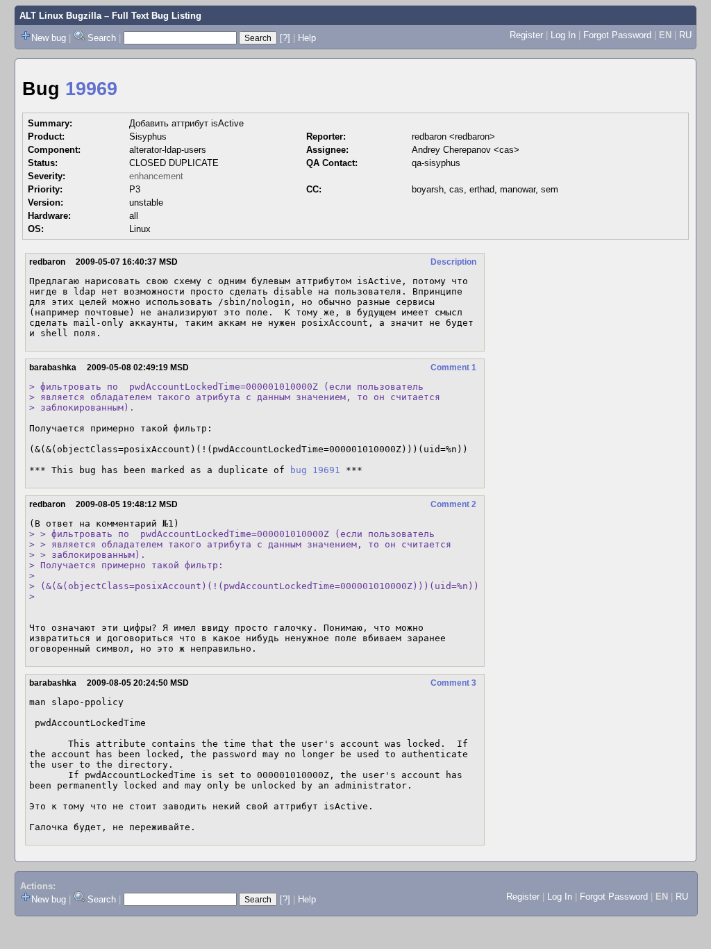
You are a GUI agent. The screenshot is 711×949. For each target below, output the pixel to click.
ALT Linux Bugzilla (60, 15)
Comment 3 (453, 683)
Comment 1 (453, 367)
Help (307, 38)
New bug (48, 38)
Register (526, 35)
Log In (563, 35)
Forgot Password (617, 35)
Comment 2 (453, 504)
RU (685, 35)
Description (453, 262)
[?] (285, 38)
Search (101, 38)
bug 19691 (315, 470)
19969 (91, 89)
